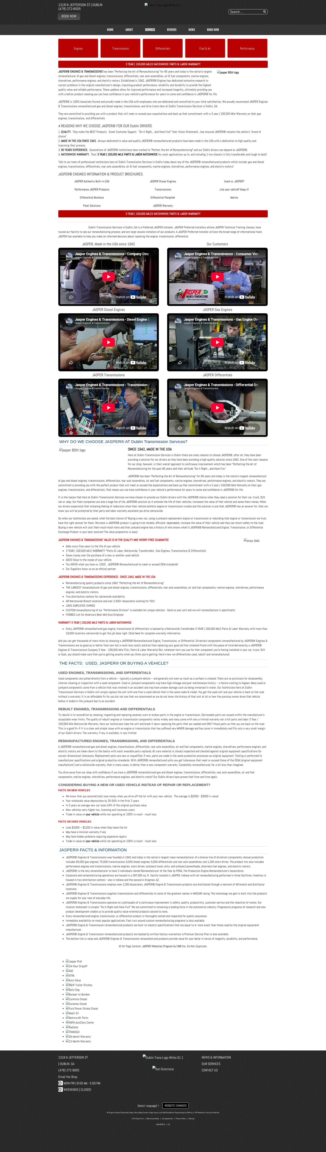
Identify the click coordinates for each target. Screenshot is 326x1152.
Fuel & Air (205, 48)
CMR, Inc (190, 1112)
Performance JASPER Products (92, 189)
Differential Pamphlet (163, 198)
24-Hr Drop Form (138, 1118)
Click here (134, 633)
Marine (234, 198)
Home (110, 30)
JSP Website (199, 1112)
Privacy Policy (181, 1118)
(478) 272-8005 (69, 8)
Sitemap (191, 1118)
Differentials (162, 48)
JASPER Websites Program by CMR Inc (164, 946)
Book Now (69, 16)
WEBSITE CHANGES (176, 1106)
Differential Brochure (92, 198)
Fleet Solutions (92, 206)
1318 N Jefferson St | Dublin (80, 4)
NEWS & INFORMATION (216, 1057)
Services (150, 30)
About (129, 30)
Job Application (167, 1118)
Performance (247, 48)
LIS (169, 1124)
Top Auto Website (212, 1112)
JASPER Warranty (163, 206)
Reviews (171, 30)
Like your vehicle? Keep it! (234, 189)
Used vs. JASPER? (234, 181)
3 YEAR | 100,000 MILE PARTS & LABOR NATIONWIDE (127, 154)
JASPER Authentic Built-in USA (91, 181)
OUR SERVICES (211, 1064)
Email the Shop (67, 1077)
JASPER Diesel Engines (163, 181)
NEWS (191, 30)
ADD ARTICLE (160, 1124)
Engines (78, 48)
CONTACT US (210, 1070)
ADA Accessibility (152, 1118)
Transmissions (120, 48)
